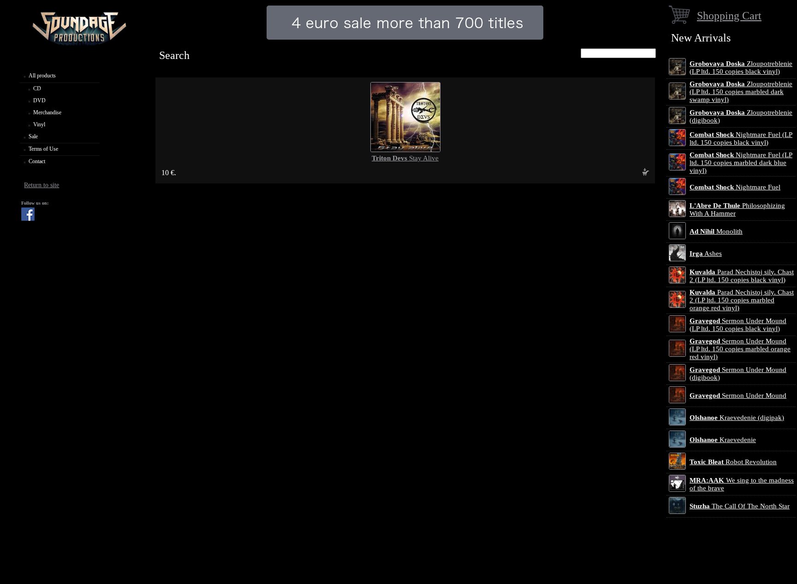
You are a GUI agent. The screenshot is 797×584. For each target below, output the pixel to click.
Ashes (706, 253)
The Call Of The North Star (740, 506)
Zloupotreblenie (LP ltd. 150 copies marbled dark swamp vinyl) (741, 91)
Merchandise (47, 112)
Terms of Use (43, 149)
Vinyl (39, 124)
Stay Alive (405, 158)
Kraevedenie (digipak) (737, 417)
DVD (39, 100)
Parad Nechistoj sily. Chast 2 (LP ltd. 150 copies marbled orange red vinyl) (742, 300)
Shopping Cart (729, 15)
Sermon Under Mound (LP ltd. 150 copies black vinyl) (738, 324)
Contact (37, 161)
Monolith (716, 231)
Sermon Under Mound (738, 395)
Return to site (41, 185)
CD (37, 88)
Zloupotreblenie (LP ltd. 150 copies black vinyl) (741, 67)
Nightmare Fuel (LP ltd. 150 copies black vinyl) (741, 138)
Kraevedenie (723, 439)
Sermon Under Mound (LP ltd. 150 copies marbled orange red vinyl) (740, 348)
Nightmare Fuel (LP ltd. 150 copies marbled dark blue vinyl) (741, 162)
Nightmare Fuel (735, 187)
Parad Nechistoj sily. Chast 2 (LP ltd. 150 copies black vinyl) (742, 275)
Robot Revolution (733, 462)
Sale (33, 136)
